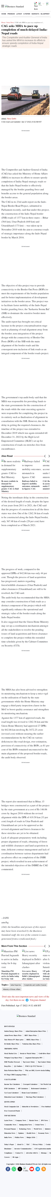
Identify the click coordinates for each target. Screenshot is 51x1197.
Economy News (43, 1133)
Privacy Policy (38, 1144)
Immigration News (25, 1125)
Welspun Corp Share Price (13, 1058)
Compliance (8, 1153)
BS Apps (15, 1157)
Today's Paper (9, 1144)
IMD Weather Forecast (12, 1062)
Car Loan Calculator (11, 1093)
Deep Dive (7, 1066)
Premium (11, 14)
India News (10, 22)
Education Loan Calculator (13, 1097)
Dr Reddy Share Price (11, 1044)
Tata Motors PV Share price (14, 1040)
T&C (28, 1144)
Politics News (19, 1137)
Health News (31, 1133)
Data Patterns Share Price (13, 1070)
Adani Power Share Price (13, 1035)
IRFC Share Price (31, 1035)
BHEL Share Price (32, 1040)
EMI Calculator (9, 1089)
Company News (20, 1120)
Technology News (25, 1129)
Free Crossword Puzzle (12, 1111)
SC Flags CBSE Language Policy (15, 1075)
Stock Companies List (11, 1107)
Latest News (8, 1120)
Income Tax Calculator (12, 1084)
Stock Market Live (10, 1053)
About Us (20, 1144)
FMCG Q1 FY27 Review (33, 1066)
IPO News (44, 1120)
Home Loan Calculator (30, 1093)
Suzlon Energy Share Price (13, 1031)
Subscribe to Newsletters (30, 1107)
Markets (35, 14)
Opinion (21, 1133)
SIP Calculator (23, 1089)
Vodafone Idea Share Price (31, 1044)
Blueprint (45, 14)
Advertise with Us (32, 1153)
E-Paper (27, 14)
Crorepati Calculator (30, 1084)
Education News (9, 1133)
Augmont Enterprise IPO (33, 1058)
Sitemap (43, 1153)
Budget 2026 (31, 1137)
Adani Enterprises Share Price (36, 1031)
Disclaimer (7, 1149)
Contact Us (19, 1153)
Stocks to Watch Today (28, 1053)
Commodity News (10, 1125)
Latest (19, 14)
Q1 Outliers (18, 1066)
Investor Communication (22, 1149)
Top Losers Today (29, 1062)
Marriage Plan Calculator (35, 1097)
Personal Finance (10, 1129)
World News (38, 1129)
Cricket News (39, 1125)
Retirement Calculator (39, 1089)
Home (3, 14)
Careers (7, 1157)
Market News (33, 1120)
